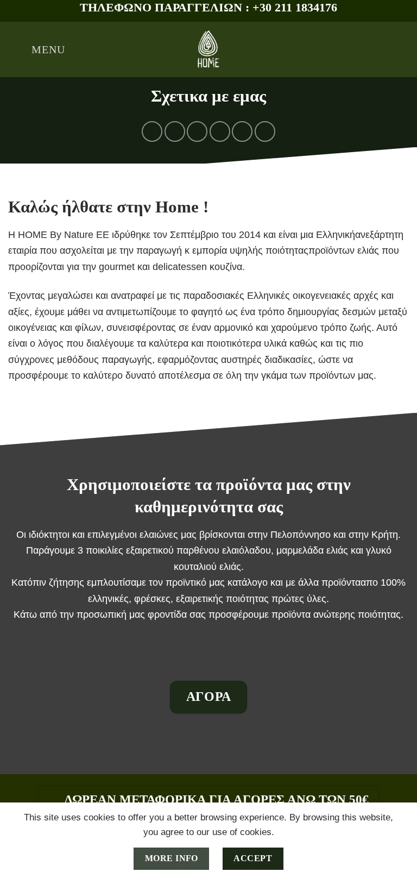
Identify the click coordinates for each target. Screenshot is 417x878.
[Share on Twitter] (197, 131)
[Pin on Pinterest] (242, 131)
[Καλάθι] (403, 49)
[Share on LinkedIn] (265, 131)
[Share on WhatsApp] (152, 131)
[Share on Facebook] (175, 131)
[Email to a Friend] (220, 131)
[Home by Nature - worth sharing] (208, 49)
